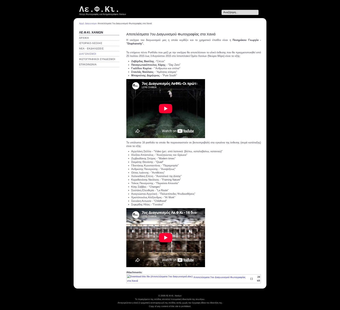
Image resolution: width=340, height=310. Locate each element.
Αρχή (81, 23)
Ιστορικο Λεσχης (90, 43)
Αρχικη (84, 38)
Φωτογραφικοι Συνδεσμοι (97, 59)
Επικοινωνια (88, 64)
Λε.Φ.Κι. (99, 9)
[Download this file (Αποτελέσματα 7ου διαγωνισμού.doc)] (160, 277)
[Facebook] (218, 12)
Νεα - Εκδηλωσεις (91, 48)
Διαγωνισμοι (91, 23)
